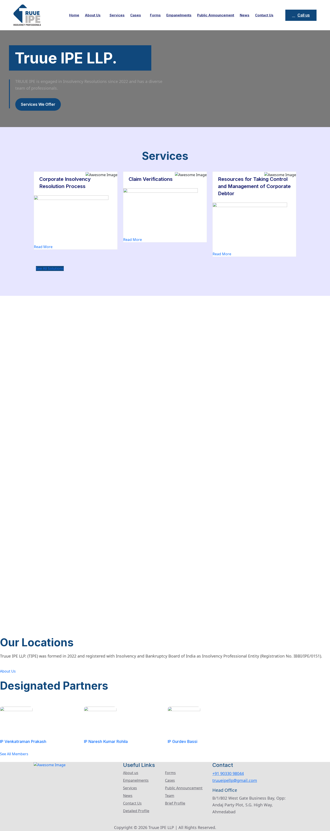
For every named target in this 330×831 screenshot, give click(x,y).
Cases (135, 15)
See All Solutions (50, 268)
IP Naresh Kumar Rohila (106, 741)
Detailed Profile (136, 810)
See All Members (14, 753)
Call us (303, 15)
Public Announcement (215, 15)
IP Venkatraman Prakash (23, 741)
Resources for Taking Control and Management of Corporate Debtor (254, 186)
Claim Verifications (151, 179)
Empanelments (178, 15)
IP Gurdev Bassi (182, 741)
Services (117, 15)
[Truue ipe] (27, 14)
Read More (43, 246)
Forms (155, 15)
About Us (8, 671)
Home (74, 15)
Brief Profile (175, 803)
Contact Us (132, 803)
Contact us (264, 15)
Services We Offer (38, 104)
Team (169, 795)
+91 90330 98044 (228, 773)
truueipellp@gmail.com (234, 780)
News (244, 15)
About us (93, 15)
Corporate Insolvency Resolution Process (65, 182)
